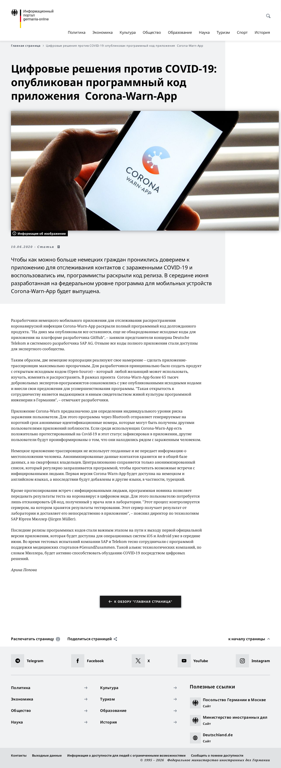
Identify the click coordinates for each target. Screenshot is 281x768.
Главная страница (26, 46)
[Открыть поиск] (267, 14)
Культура (128, 32)
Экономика (102, 32)
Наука (204, 32)
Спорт (242, 32)
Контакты (19, 755)
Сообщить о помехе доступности (217, 755)
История (262, 32)
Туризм (223, 32)
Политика (76, 32)
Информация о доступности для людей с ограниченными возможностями (126, 755)
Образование (180, 32)
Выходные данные (47, 755)
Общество (152, 32)
